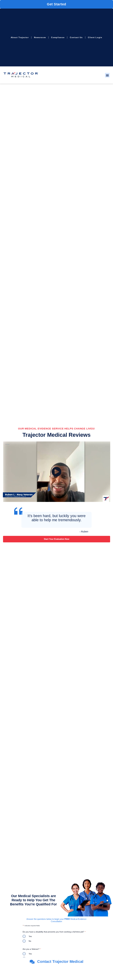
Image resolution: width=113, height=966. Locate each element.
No (30, 941)
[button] (107, 75)
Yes (30, 936)
